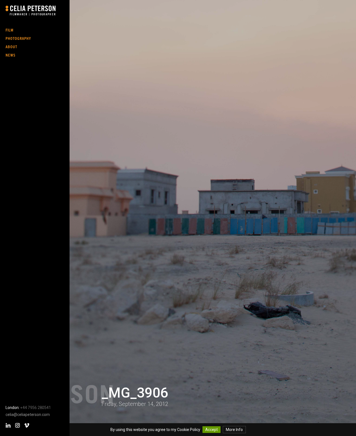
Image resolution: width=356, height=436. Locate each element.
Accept (211, 429)
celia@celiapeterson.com (28, 414)
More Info (234, 429)
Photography (18, 38)
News (11, 54)
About (11, 46)
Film (10, 29)
